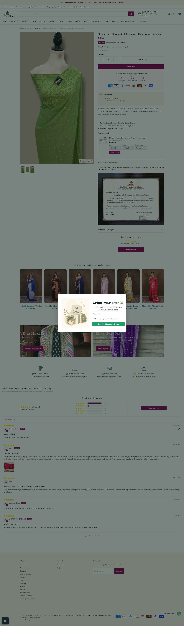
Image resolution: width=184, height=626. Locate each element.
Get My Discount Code (108, 324)
